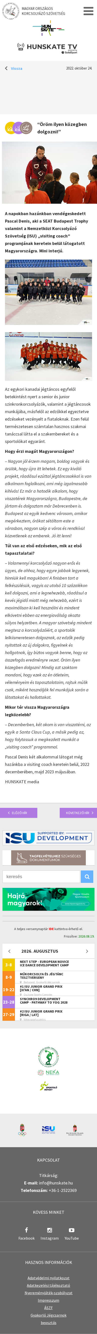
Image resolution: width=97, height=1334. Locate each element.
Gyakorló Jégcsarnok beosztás (48, 1319)
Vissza (16, 68)
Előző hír (19, 813)
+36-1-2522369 (63, 1190)
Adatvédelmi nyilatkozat (49, 1277)
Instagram (50, 1238)
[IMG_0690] (48, 323)
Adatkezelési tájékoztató (48, 1285)
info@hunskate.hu (56, 1183)
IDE (51, 929)
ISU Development (48, 837)
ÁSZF (48, 1307)
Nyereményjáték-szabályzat (49, 1292)
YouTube (72, 1238)
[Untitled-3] (48, 379)
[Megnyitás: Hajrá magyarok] (48, 899)
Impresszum (48, 1300)
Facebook (26, 1238)
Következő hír (77, 813)
